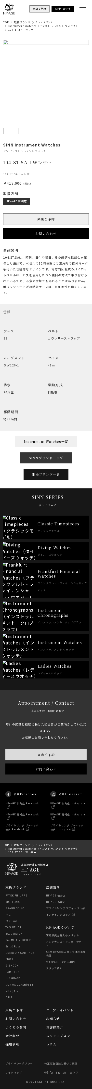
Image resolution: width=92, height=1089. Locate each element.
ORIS (8, 997)
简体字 (74, 1072)
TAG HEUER (13, 927)
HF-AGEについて (60, 927)
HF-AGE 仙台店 (56, 895)
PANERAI (11, 921)
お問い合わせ (46, 233)
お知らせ (53, 1018)
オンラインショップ (58, 914)
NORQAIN (11, 991)
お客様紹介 (55, 1027)
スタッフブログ (58, 1035)
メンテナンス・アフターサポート (65, 943)
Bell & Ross (12, 946)
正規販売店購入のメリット (62, 935)
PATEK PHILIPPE (16, 895)
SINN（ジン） (45, 22)
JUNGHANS (13, 978)
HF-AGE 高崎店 (16, 201)
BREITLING (12, 902)
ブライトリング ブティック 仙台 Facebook (22, 827)
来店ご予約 (46, 219)
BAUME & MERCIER (18, 940)
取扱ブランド (22, 22)
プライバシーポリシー (19, 1063)
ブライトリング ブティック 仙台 (66, 908)
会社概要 (12, 1035)
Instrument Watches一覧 (46, 441)
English (60, 1072)
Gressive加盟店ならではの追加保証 (66, 953)
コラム (51, 1044)
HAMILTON (12, 972)
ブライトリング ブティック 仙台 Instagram (67, 827)
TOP (6, 22)
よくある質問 (15, 1027)
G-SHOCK (11, 965)
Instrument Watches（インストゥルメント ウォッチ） (43, 26)
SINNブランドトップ (46, 458)
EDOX (9, 959)
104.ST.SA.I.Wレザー (22, 29)
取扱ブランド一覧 (46, 474)
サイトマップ (13, 1072)
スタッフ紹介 (54, 968)
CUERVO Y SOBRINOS (20, 953)
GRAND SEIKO (15, 908)
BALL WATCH (14, 933)
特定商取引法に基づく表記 (60, 1063)
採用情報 (12, 1044)
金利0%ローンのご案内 (60, 962)
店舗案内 (53, 887)
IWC (8, 914)
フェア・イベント (60, 1010)
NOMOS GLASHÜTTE (19, 984)
